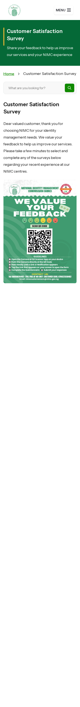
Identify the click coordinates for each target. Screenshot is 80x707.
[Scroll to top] (68, 695)
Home (8, 74)
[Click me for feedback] (40, 231)
